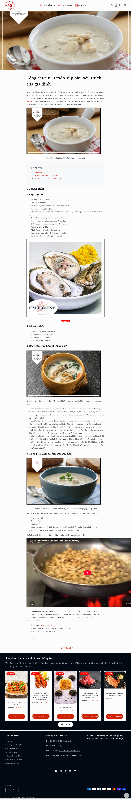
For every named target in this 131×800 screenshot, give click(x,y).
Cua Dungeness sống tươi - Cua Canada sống (114, 694)
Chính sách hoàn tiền (13, 756)
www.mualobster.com (49, 625)
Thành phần (38, 172)
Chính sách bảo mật (12, 763)
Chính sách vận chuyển (13, 760)
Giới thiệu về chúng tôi (13, 745)
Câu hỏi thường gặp (12, 748)
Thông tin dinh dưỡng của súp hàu (47, 178)
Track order (9, 741)
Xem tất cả (65, 724)
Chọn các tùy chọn (16, 716)
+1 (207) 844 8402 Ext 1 (69, 750)
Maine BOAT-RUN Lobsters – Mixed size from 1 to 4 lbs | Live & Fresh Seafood (41, 696)
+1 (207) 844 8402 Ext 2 (73, 755)
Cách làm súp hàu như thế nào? (46, 175)
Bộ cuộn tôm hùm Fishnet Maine (16, 703)
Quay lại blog (67, 648)
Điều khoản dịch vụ (12, 752)
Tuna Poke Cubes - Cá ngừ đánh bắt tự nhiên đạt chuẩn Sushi (90, 695)
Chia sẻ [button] (31, 638)
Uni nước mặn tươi (65, 708)
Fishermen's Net (15, 797)
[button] (47, 5)
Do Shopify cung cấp (27, 797)
